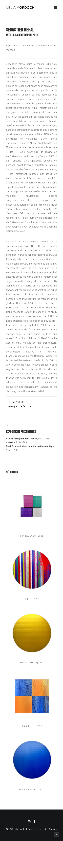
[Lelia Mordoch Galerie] (20, 7)
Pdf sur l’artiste (16, 401)
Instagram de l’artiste (19, 406)
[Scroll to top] (56, 834)
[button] (55, 7)
